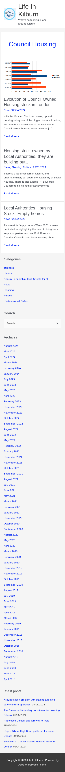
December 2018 (13, 634)
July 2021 (9, 485)
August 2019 (11, 590)
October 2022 (12, 418)
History (8, 273)
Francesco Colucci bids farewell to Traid (26, 720)
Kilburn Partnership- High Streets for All (26, 279)
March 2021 (11, 501)
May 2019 (9, 607)
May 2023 (9, 390)
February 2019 (12, 623)
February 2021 (12, 507)
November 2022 (13, 412)
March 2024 (11, 362)
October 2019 (12, 579)
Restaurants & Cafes (15, 301)
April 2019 (9, 612)
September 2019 (13, 584)
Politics (27, 167)
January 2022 (12, 451)
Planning (16, 167)
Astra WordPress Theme (32, 764)
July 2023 (9, 379)
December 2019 (13, 568)
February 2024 (12, 368)
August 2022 (11, 429)
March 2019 (11, 618)
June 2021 (10, 490)
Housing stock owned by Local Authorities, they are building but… (28, 156)
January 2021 (12, 512)
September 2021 (13, 473)
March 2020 (11, 551)
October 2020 (12, 523)
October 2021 (12, 468)
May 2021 (9, 496)
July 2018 (9, 662)
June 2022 (10, 435)
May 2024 (9, 351)
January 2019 (12, 629)
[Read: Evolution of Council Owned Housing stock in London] (32, 76)
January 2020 (12, 562)
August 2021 (11, 479)
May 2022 (9, 440)
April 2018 (9, 679)
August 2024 (11, 346)
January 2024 (12, 373)
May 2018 (9, 673)
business (9, 267)
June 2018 (10, 668)
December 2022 (13, 407)
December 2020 (13, 518)
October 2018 (12, 645)
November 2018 (13, 640)
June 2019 (10, 601)
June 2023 (10, 385)
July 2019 (9, 595)
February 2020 (12, 557)
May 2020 (9, 540)
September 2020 (13, 529)
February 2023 (12, 401)
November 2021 (13, 462)
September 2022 (13, 423)
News (7, 110)
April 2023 (9, 396)
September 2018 (13, 651)
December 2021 (13, 457)
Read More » (11, 137)
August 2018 (11, 657)
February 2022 (12, 446)
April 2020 (9, 545)
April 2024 (9, 357)
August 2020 (11, 534)
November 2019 (13, 573)
